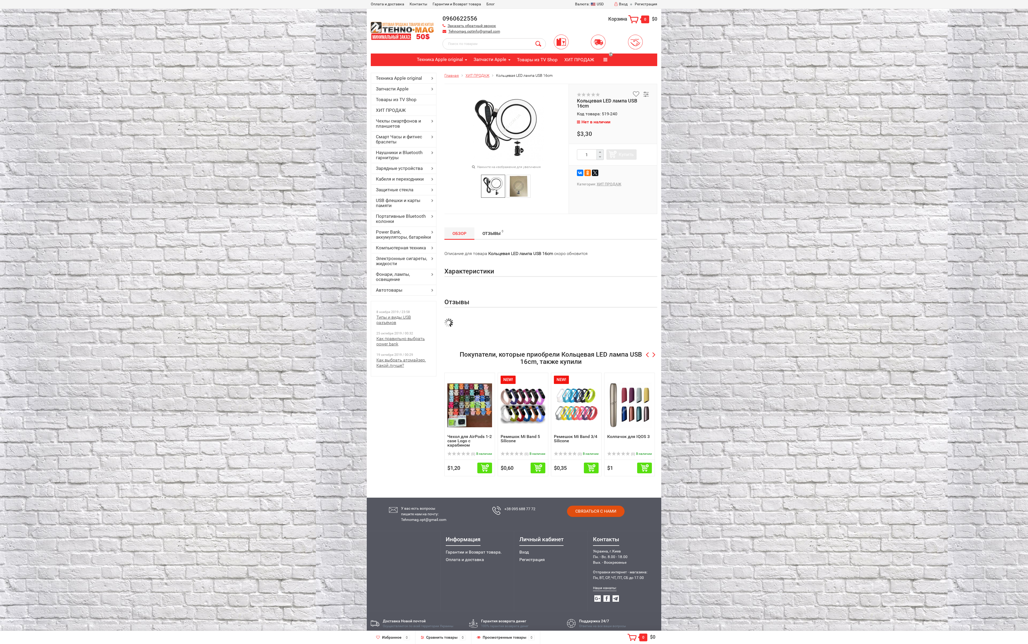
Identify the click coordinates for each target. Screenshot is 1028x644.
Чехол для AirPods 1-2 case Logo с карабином (469, 441)
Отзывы (492, 233)
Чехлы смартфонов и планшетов (398, 123)
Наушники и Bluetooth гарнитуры (399, 155)
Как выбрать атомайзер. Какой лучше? (401, 362)
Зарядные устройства (399, 168)
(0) (472, 454)
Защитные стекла (394, 189)
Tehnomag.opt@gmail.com (423, 519)
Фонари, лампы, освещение (393, 277)
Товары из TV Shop (537, 59)
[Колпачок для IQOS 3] (629, 404)
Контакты (418, 4)
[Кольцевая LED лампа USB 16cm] (493, 185)
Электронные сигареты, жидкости (401, 261)
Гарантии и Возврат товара (457, 4)
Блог (490, 4)
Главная (451, 75)
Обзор (459, 233)
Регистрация (646, 4)
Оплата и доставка (465, 559)
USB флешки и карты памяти (398, 203)
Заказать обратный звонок (472, 26)
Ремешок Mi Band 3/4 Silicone (575, 438)
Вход (623, 4)
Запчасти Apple (490, 59)
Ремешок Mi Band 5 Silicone (520, 438)
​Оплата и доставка (387, 4)
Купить (626, 154)
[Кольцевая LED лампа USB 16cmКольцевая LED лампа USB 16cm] (506, 127)
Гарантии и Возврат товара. (474, 552)
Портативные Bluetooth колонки (401, 219)
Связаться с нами (595, 511)
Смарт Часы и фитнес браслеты (399, 139)
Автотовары (389, 290)
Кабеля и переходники (400, 179)
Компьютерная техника (401, 247)
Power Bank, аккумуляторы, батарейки (403, 234)
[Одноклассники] (587, 173)
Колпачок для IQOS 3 (628, 436)
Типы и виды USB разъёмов (393, 320)
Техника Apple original (440, 59)
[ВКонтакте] (580, 173)
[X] (595, 173)
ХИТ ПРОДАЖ (579, 59)
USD (589, 4)
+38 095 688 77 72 (519, 509)
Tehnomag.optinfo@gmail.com (474, 31)
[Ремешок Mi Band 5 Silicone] (523, 404)
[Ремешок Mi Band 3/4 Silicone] (576, 404)
